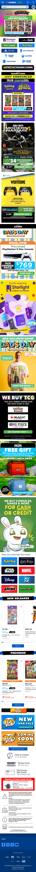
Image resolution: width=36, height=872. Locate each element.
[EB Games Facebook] (3, 845)
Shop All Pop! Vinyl (18, 749)
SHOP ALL (18, 646)
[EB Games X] (12, 845)
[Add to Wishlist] (20, 606)
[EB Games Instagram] (8, 845)
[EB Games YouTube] (17, 845)
